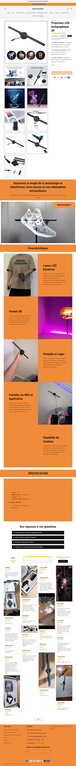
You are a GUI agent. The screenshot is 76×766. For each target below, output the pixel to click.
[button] (5, 8)
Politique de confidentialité (10, 732)
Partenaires (6, 740)
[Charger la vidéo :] (38, 222)
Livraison (6, 737)
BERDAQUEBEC (9, 763)
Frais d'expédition (61, 38)
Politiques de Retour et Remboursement (13, 735)
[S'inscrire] (49, 751)
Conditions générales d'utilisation (11, 729)
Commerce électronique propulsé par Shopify (20, 763)
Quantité (53, 64)
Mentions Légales (8, 742)
